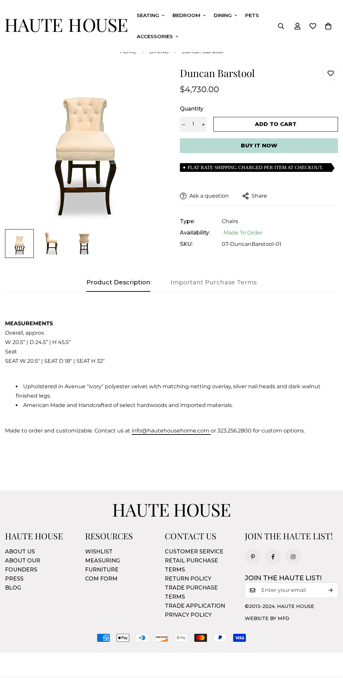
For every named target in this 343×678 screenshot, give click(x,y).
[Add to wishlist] (330, 73)
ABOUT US (20, 551)
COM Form (101, 578)
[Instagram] (293, 557)
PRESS (14, 578)
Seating (148, 15)
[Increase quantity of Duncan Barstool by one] (203, 124)
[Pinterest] (253, 557)
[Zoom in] (148, 80)
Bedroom (186, 15)
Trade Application (195, 606)
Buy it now (259, 145)
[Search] (281, 26)
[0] (328, 26)
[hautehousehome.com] (66, 26)
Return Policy (188, 578)
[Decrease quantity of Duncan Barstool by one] (183, 124)
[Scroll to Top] (330, 641)
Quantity (191, 109)
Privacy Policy (188, 615)
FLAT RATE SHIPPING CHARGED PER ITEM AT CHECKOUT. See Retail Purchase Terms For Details (255, 168)
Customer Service (194, 551)
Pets (252, 15)
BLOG (13, 588)
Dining (223, 15)
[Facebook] (273, 557)
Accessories (155, 36)
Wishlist (99, 551)
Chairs (230, 221)
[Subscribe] (330, 590)
